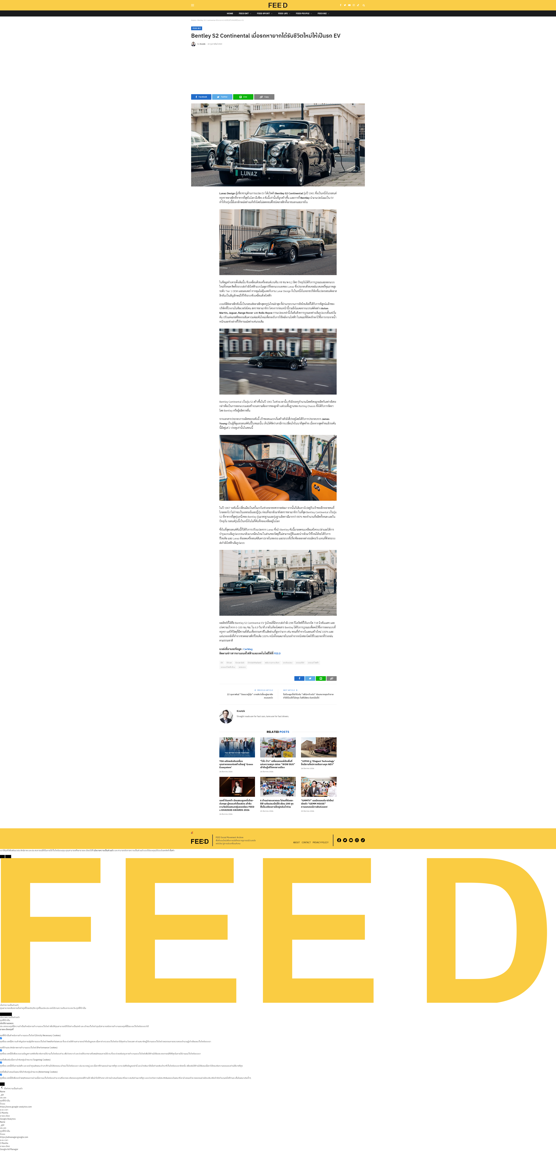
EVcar (229, 662)
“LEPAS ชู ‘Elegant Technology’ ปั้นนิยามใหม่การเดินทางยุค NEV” (318, 763)
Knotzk (202, 44)
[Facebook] (193, 201)
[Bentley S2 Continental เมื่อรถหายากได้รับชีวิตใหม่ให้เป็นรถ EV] (278, 144)
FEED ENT (244, 13)
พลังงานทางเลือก (272, 662)
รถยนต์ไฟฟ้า (313, 662)
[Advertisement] (278, 69)
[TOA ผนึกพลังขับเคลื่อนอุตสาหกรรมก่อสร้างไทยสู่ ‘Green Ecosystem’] (237, 747)
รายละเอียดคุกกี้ (6, 1029)
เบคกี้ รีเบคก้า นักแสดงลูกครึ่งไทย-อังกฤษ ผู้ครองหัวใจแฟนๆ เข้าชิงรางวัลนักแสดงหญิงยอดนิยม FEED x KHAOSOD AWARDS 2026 (236, 805)
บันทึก (2, 1084)
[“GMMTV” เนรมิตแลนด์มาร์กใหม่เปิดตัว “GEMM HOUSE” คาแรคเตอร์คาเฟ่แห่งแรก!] (319, 787)
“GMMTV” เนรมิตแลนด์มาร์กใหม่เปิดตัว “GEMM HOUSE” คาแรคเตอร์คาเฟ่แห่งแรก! (317, 804)
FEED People (302, 13)
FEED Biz (322, 13)
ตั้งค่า (172, 850)
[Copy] (193, 221)
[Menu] (192, 5)
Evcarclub (240, 662)
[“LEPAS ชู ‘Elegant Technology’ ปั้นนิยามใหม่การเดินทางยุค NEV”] (319, 747)
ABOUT (296, 842)
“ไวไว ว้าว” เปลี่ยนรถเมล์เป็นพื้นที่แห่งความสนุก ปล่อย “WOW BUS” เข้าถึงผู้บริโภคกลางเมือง (277, 764)
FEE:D (277, 653)
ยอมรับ (8, 856)
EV (222, 662)
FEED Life (283, 13)
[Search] (363, 5)
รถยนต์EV (300, 662)
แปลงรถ (242, 667)
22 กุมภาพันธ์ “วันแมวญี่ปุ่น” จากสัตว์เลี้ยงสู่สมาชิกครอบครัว (250, 696)
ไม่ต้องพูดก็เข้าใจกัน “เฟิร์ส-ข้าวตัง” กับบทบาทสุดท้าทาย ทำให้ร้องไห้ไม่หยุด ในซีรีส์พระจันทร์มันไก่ (308, 696)
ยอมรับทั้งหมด (6, 1014)
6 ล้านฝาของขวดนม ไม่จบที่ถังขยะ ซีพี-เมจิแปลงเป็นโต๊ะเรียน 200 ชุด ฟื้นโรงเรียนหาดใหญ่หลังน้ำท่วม (276, 804)
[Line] (193, 214)
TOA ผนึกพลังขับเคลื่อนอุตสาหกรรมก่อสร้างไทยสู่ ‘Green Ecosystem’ (236, 764)
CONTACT (306, 842)
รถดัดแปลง (287, 662)
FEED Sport (263, 13)
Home (230, 13)
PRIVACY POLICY (321, 842)
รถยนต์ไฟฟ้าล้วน (228, 667)
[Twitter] (193, 207)
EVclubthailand (254, 662)
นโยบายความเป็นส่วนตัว (104, 850)
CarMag (248, 649)
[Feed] (278, 5)
